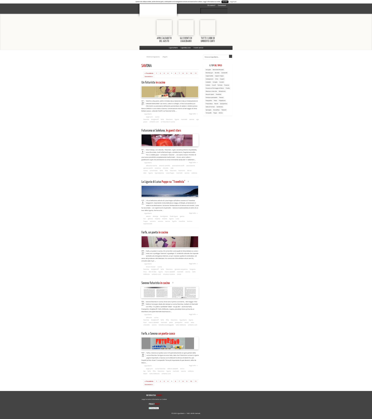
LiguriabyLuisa (186, 48)
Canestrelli (224, 73)
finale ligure (174, 216)
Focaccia (226, 85)
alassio (148, 216)
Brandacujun (209, 73)
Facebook (203, 10)
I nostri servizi (198, 48)
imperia (157, 219)
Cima (216, 79)
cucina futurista (160, 369)
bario (158, 7)
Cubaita (208, 85)
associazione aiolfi (178, 166)
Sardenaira (220, 107)
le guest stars (161, 130)
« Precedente (149, 73)
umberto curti (154, 122)
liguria (177, 119)
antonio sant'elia (164, 166)
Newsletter (219, 10)
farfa (162, 119)
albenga (155, 216)
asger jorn (149, 117)
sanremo (153, 221)
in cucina (153, 82)
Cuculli (214, 85)
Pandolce (218, 94)
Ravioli (216, 103)
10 (191, 73)
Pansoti (221, 97)
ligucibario (183, 320)
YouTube (224, 10)
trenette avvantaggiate (166, 325)
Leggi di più (233, 2)
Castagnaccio (209, 79)
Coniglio (215, 82)
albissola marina (151, 166)
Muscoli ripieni (210, 94)
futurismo (169, 119)
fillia (166, 170)
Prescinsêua (209, 103)
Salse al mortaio (210, 107)
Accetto (225, 2)
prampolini (178, 322)
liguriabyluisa (159, 173)
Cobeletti (208, 82)
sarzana (160, 221)
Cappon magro (219, 76)
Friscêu (228, 88)
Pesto (215, 100)
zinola (179, 274)
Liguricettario (173, 48)
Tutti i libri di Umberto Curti (208, 40)
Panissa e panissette (211, 97)
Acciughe (208, 69)
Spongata (208, 110)
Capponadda (209, 76)
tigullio (174, 221)
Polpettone (222, 100)
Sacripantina (223, 103)
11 (196, 73)
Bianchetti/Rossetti (218, 69)
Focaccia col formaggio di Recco (215, 88)
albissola (149, 317)
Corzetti (221, 82)
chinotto (165, 168)
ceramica (158, 168)
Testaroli (223, 110)
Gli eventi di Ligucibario (186, 40)
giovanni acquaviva (181, 269)
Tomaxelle (208, 113)
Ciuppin (222, 79)
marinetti (184, 119)
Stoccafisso (216, 110)
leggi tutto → (193, 114)
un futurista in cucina (168, 122)
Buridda (217, 73)
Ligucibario (148, 114)
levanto (164, 219)
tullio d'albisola (181, 325)
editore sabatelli (172, 369)
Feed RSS (214, 10)
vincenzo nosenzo (169, 274)
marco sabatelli (170, 272)
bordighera (164, 216)
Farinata (220, 85)
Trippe (215, 113)
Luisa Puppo (170, 173)
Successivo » (149, 76)
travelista (182, 221)
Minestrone (222, 91)
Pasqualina (209, 100)
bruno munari (150, 267)
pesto (171, 322)
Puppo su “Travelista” (163, 181)
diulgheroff (155, 119)
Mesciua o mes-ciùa (211, 91)
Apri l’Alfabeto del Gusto (164, 40)
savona (191, 119)
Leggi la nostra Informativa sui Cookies (154, 399)
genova (150, 219)
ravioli (186, 322)
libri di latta (152, 272)
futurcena (173, 170)
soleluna (194, 173)
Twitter (209, 10)
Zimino (221, 113)
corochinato (154, 170)
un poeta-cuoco (158, 333)
